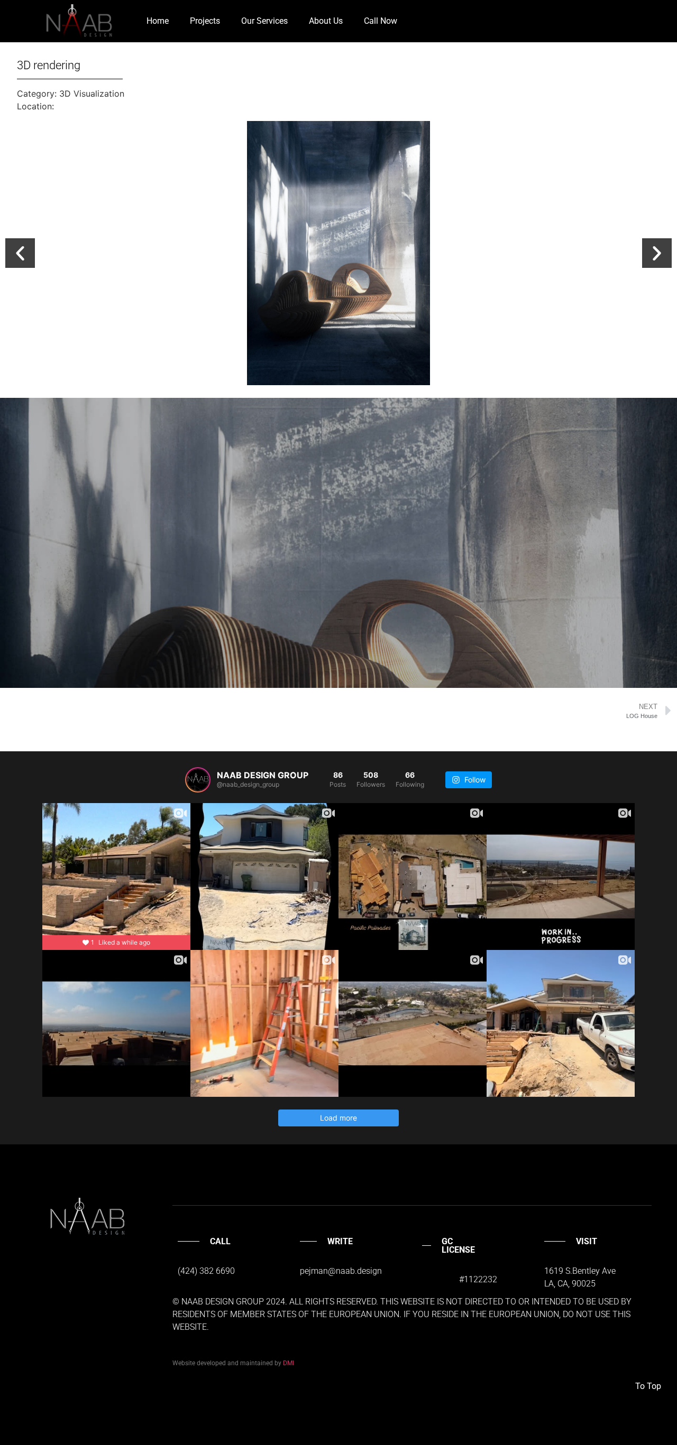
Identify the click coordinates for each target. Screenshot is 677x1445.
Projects (205, 21)
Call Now (380, 21)
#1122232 (478, 1279)
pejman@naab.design (341, 1271)
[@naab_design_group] (197, 779)
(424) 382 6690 (206, 1271)
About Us (326, 21)
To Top (648, 1386)
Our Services (264, 21)
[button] (20, 253)
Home (158, 21)
